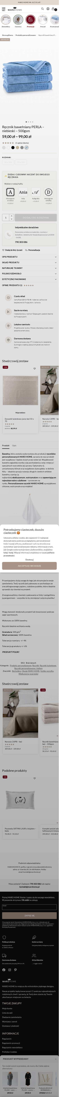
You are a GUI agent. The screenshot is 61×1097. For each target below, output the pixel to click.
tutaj (6, 552)
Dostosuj (29, 559)
